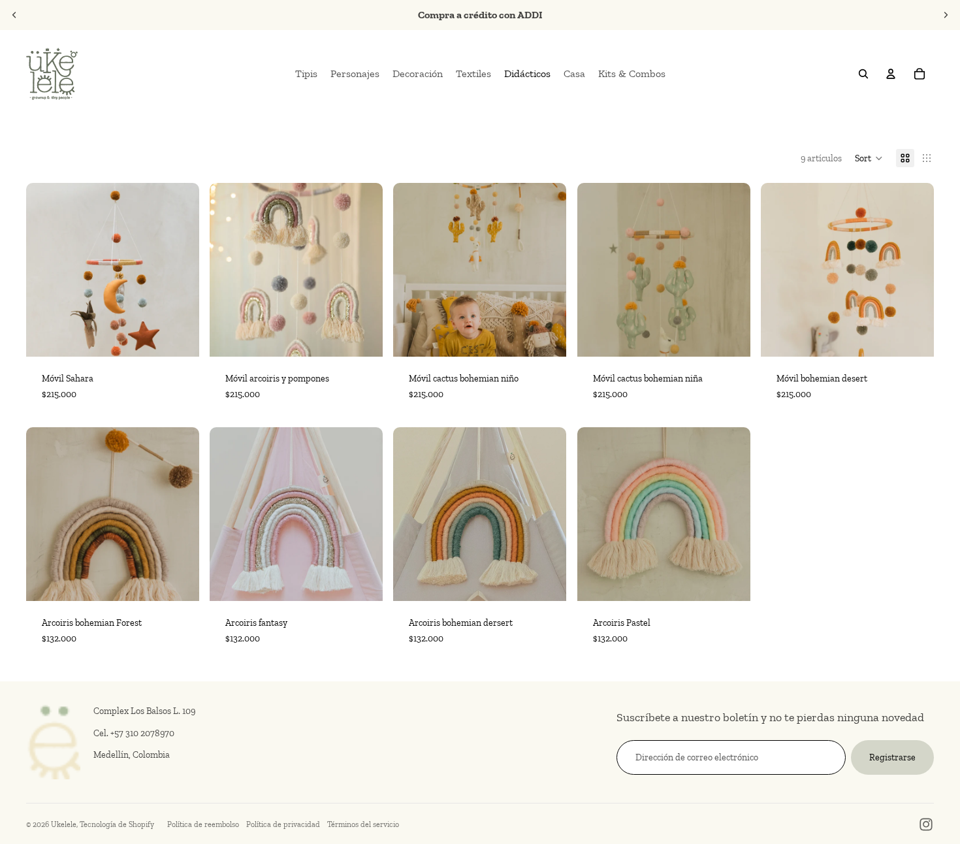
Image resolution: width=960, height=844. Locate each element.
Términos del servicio (363, 824)
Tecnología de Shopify (117, 824)
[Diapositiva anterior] (14, 15)
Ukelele (63, 824)
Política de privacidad (283, 824)
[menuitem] (306, 73)
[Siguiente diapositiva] (945, 15)
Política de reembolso (203, 824)
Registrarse (892, 757)
